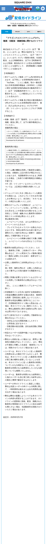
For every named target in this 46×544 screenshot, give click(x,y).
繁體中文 (39, 31)
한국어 (28, 31)
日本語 (6, 31)
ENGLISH (17, 31)
